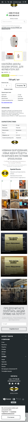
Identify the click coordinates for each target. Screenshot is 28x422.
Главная (4, 26)
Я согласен (11, 417)
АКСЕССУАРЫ (10, 26)
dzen (18, 383)
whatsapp (12, 383)
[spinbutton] (6, 85)
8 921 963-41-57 (14, 15)
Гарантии (4, 361)
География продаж (7, 371)
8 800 (14, 13)
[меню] (2, 2)
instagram (9, 383)
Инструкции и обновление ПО (9, 369)
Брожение (16, 26)
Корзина (15, 2)
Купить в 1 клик (8, 89)
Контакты (4, 344)
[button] (9, 85)
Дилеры (4, 351)
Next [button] (27, 41)
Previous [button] (1, 38)
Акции (3, 359)
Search (24, 21)
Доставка (4, 364)
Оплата (3, 366)
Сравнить (9, 72)
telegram (15, 383)
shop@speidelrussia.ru (14, 380)
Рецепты (4, 347)
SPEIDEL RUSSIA (14, 7)
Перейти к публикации (5, 186)
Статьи (3, 354)
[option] (14, 41)
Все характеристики (7, 102)
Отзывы (4, 349)
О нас (3, 342)
